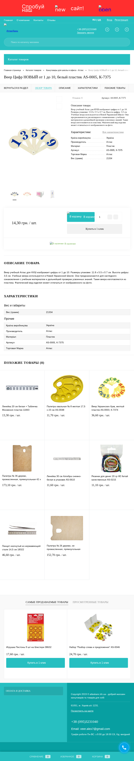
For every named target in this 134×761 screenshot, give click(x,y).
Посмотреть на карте (82, 711)
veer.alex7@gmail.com (95, 729)
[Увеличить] (33, 141)
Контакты (38, 20)
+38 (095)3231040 (86, 29)
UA (99, 20)
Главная (8, 20)
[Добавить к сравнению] (59, 106)
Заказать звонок (85, 32)
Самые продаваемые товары (47, 602)
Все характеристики (113, 132)
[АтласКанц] (21, 30)
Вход (109, 20)
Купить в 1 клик (95, 228)
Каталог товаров (18, 59)
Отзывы (51, 20)
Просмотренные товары (90, 602)
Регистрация (121, 20)
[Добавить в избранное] (59, 99)
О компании (23, 20)
